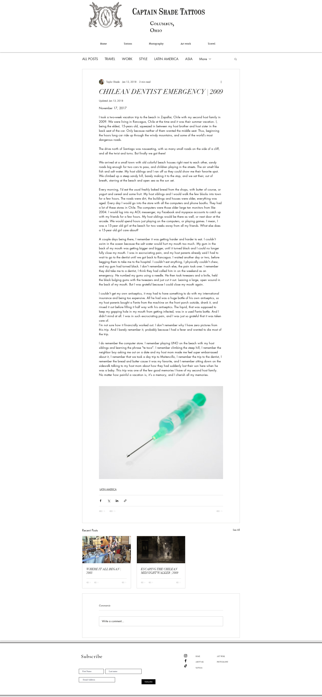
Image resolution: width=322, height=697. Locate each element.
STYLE (143, 59)
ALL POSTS (90, 59)
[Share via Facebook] (100, 500)
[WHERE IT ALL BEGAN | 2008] (106, 549)
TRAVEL (110, 59)
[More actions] (221, 82)
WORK (127, 59)
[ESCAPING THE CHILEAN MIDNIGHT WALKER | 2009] (161, 549)
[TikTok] (185, 666)
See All (236, 529)
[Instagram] (185, 656)
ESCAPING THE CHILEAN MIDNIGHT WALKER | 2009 (159, 571)
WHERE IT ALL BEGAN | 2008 (103, 571)
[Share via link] (125, 500)
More (203, 59)
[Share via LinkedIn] (117, 500)
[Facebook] (185, 661)
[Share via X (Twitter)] (108, 500)
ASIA (189, 59)
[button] (235, 59)
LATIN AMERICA (166, 59)
